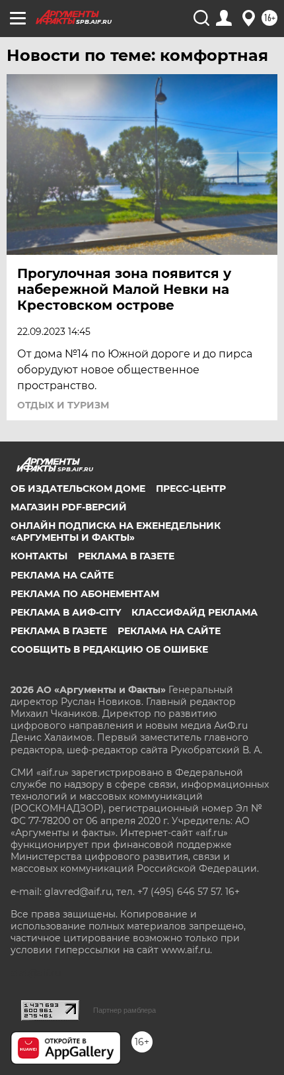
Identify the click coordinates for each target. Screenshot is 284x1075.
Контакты (39, 556)
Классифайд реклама (194, 612)
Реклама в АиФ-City (66, 612)
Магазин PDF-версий (69, 507)
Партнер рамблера (124, 1010)
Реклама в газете (126, 556)
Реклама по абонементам (85, 594)
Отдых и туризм (63, 405)
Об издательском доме (78, 488)
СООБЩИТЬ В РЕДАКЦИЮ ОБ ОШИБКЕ (109, 649)
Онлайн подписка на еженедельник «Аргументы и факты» (116, 531)
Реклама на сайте (62, 575)
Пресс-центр (191, 488)
